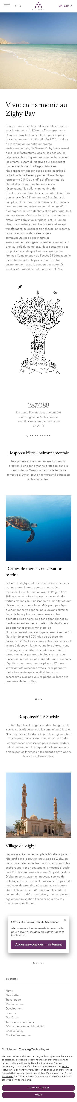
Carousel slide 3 (32, 435)
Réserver (64, 6)
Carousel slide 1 (36, 699)
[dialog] (38, 936)
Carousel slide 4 (35, 435)
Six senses (38, 6)
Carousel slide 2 (30, 435)
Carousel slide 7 (42, 435)
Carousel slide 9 (47, 435)
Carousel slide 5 (37, 435)
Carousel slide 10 (49, 435)
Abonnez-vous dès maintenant (38, 944)
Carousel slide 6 (40, 435)
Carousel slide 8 (44, 435)
